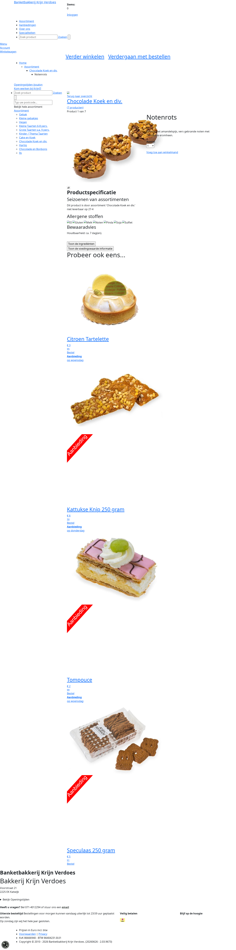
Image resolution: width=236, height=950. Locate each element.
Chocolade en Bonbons (33, 149)
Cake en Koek (27, 137)
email (65, 907)
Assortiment (31, 66)
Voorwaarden (27, 934)
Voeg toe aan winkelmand (162, 152)
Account (5, 48)
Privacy (43, 934)
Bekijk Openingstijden (16, 899)
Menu (3, 44)
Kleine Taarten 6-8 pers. (33, 126)
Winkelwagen (8, 51)
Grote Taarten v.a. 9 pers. (34, 130)
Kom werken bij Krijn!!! (27, 88)
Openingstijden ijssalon (28, 84)
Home (22, 63)
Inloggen (72, 15)
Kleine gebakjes (28, 118)
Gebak (23, 114)
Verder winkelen (85, 56)
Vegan (23, 122)
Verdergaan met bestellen (139, 56)
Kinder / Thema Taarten (33, 133)
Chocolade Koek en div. (43, 70)
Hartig (23, 145)
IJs (20, 153)
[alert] (5, 944)
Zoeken (62, 37)
